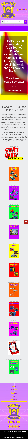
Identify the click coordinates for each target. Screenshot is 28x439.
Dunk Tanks (14, 262)
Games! (14, 243)
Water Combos (14, 204)
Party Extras (14, 393)
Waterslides (14, 185)
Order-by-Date (14, 146)
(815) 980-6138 (23, 10)
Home (14, 386)
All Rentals (14, 390)
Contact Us (14, 399)
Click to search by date (14, 90)
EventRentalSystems (17, 435)
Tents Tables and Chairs (14, 282)
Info (14, 396)
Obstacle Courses (14, 166)
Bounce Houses (14, 301)
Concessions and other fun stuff (14, 359)
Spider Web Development (18, 437)
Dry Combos (14, 321)
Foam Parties (14, 224)
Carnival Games (14, 340)
